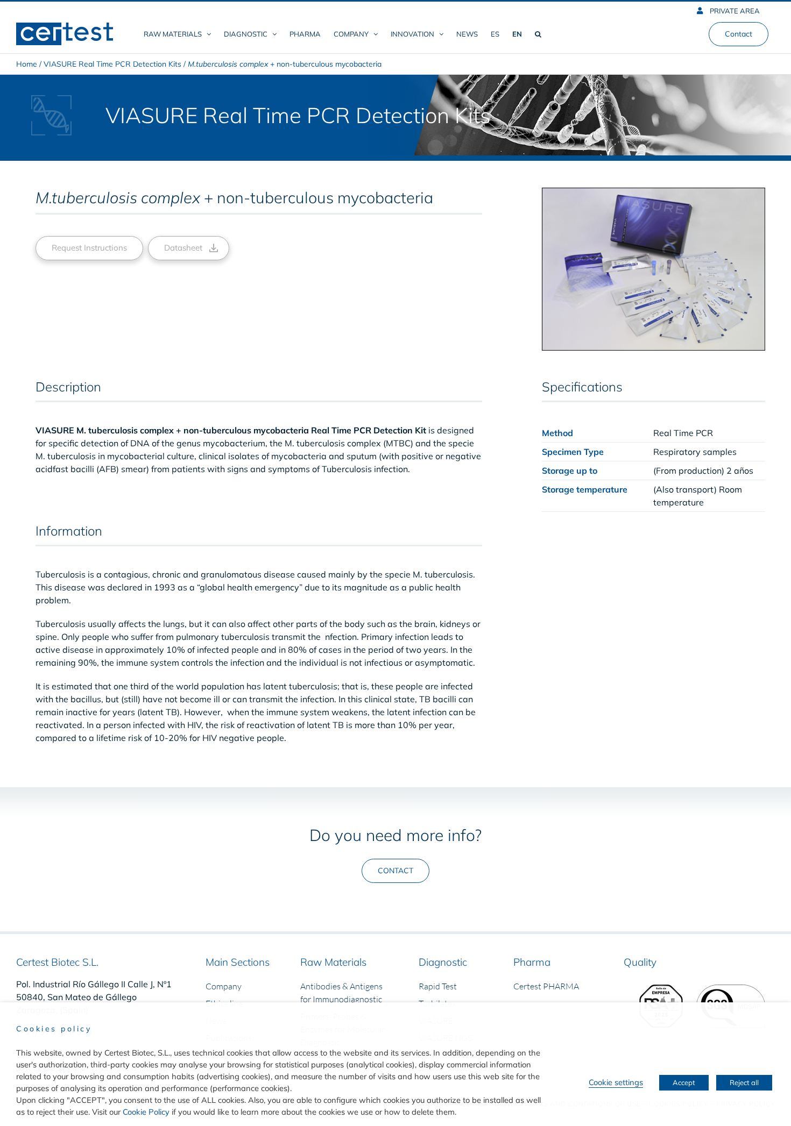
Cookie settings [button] (616, 1082)
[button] (538, 34)
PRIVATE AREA (734, 10)
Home (26, 64)
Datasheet (183, 248)
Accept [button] (684, 1082)
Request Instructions (89, 248)
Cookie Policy (146, 1112)
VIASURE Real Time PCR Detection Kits (112, 64)
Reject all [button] (744, 1082)
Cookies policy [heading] (53, 1029)
